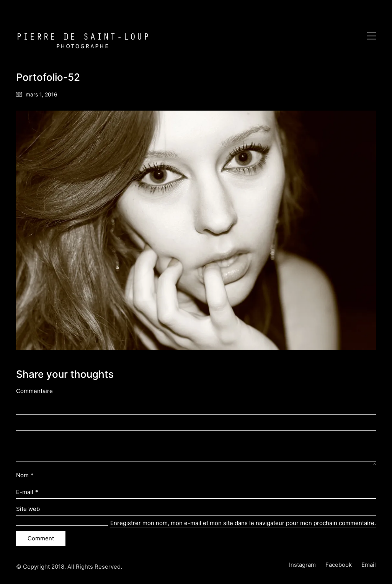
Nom (25, 475)
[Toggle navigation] (371, 36)
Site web (28, 508)
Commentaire (34, 391)
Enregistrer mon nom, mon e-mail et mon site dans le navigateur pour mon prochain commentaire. (243, 523)
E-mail (27, 492)
